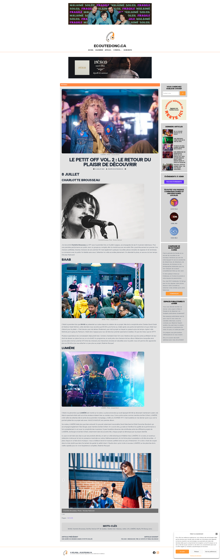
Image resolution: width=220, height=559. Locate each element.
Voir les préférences (210, 551)
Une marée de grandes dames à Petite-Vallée (77, 539)
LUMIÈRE (133, 529)
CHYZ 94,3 (174, 209)
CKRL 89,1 (174, 223)
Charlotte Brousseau (79, 529)
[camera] (126, 169)
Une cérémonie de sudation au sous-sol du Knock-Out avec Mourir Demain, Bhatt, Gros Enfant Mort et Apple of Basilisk (179, 157)
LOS (128, 529)
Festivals (64, 85)
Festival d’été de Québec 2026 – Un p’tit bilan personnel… (179, 167)
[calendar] (94, 169)
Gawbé (110, 529)
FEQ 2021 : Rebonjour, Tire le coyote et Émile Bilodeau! (139, 539)
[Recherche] (183, 93)
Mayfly (138, 529)
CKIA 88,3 (174, 238)
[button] (216, 534)
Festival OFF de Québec (99, 529)
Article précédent (70, 537)
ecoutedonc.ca (110, 46)
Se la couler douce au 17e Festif (178, 133)
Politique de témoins (195, 555)
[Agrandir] (142, 186)
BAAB (70, 529)
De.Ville (88, 529)
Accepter (182, 551)
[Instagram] (157, 552)
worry (150, 529)
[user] (107, 169)
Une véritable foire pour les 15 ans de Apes (179, 140)
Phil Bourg (144, 529)
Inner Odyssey (117, 529)
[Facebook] (154, 552)
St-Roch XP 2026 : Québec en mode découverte (179, 147)
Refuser (196, 551)
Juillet (124, 529)
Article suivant (151, 537)
